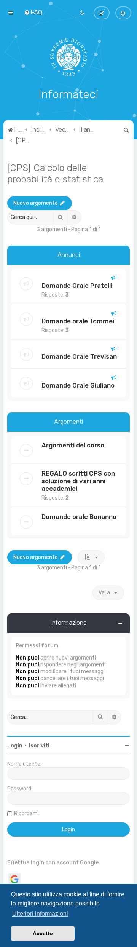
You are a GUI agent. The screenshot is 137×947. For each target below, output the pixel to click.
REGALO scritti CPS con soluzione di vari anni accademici (78, 481)
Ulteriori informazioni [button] (40, 913)
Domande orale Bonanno (78, 517)
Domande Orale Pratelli (76, 285)
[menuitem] (33, 12)
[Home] (68, 57)
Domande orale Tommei (77, 321)
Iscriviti (39, 746)
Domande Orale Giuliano (78, 385)
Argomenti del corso (72, 445)
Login (14, 746)
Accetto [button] (43, 933)
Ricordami (26, 813)
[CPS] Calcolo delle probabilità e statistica (55, 173)
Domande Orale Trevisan (79, 356)
